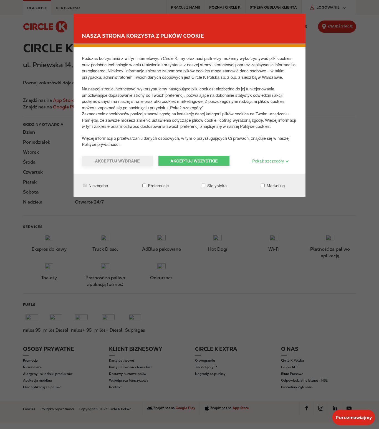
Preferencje (158, 185)
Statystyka (216, 185)
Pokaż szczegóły (268, 161)
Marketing (275, 185)
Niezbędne (97, 185)
